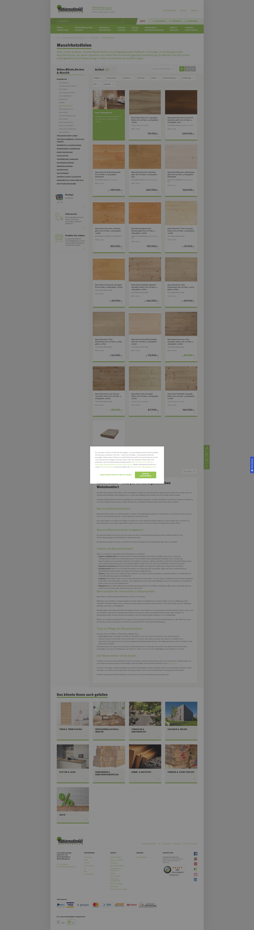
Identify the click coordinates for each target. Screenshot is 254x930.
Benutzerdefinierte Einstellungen (116, 475)
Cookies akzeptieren (145, 475)
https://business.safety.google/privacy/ (143, 467)
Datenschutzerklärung (107, 467)
